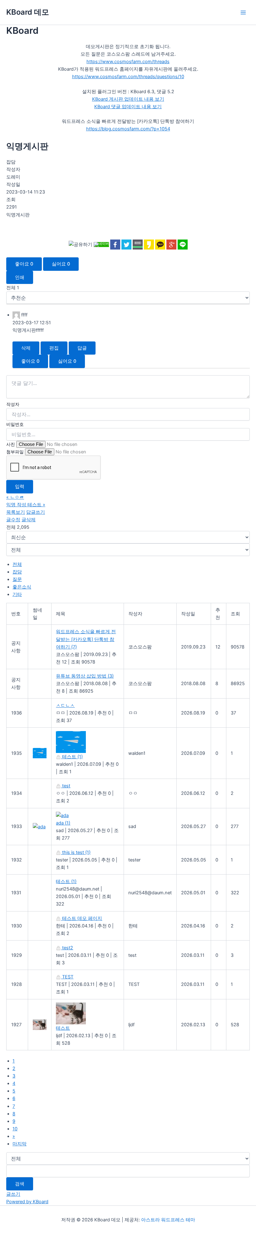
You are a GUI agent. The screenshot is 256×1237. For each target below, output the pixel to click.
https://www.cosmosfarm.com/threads (128, 61)
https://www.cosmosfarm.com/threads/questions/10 (128, 76)
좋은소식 (21, 587)
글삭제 (29, 520)
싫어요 (61, 264)
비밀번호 (15, 424)
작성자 (12, 404)
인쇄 (19, 277)
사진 (10, 444)
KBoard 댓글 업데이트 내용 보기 (128, 106)
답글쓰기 (35, 512)
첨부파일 (15, 451)
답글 (82, 348)
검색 (19, 1184)
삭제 (26, 348)
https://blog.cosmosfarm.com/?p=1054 (128, 129)
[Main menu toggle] (243, 12)
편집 (54, 348)
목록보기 (15, 512)
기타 (17, 594)
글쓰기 (13, 1194)
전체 (17, 564)
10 (14, 1129)
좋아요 (24, 264)
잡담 (17, 572)
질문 (17, 579)
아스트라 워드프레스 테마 (168, 1220)
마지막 (19, 1144)
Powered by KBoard (27, 1201)
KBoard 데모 (27, 12)
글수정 (13, 520)
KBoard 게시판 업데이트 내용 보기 (128, 99)
